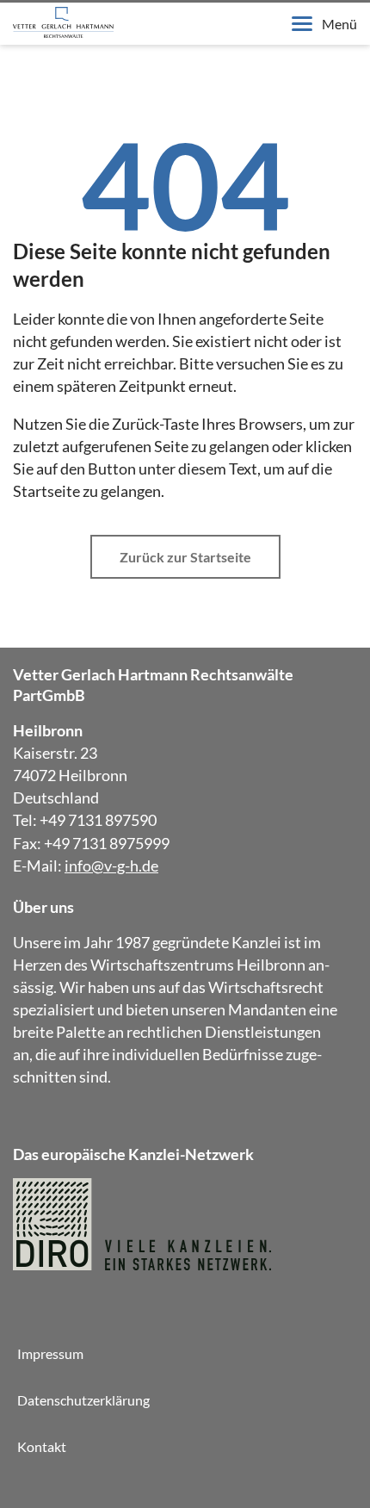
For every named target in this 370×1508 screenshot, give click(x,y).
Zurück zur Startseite (185, 557)
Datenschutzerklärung (83, 1400)
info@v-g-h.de (111, 865)
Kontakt (41, 1446)
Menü (339, 24)
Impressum (50, 1353)
